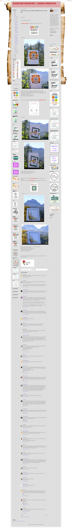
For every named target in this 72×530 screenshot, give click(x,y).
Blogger (43, 524)
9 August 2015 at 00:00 (25, 413)
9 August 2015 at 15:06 (25, 441)
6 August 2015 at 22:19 (25, 286)
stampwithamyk (25, 289)
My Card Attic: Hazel (25, 335)
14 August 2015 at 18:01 (25, 469)
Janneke (24, 477)
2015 (14, 15)
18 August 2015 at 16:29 (25, 495)
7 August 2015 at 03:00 (25, 314)
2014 (14, 54)
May (15, 48)
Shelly (23, 466)
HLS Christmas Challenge (16, 35)
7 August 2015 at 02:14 (25, 293)
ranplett (37, 524)
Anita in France (24, 458)
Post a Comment (24, 513)
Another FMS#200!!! (16, 24)
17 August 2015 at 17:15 (25, 486)
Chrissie (24, 498)
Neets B (24, 437)
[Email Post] (30, 269)
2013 (14, 55)
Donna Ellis (24, 394)
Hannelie (24, 344)
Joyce (23, 399)
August (16, 20)
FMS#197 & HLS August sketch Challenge (16, 43)
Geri (23, 444)
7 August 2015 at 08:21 (25, 326)
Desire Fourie (24, 416)
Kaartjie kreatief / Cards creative (34, 4)
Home (34, 515)
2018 (14, 11)
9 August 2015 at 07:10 (25, 421)
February (16, 51)
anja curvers (24, 472)
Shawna (24, 296)
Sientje (23, 280)
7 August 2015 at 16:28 (25, 381)
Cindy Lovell (24, 365)
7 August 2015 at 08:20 (25, 319)
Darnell (23, 424)
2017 (14, 12)
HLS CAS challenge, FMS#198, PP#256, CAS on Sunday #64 (16, 38)
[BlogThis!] (32, 269)
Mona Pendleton (25, 360)
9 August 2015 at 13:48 (25, 434)
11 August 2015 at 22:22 (25, 455)
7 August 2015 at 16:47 (25, 391)
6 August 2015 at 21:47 (25, 277)
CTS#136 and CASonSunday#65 (16, 28)
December (16, 16)
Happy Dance (24, 384)
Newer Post (22, 515)
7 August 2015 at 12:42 (25, 341)
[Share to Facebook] (34, 269)
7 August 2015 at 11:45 (25, 332)
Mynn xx (24, 274)
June (15, 47)
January (16, 52)
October (16, 19)
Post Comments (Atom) (27, 516)
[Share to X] (33, 269)
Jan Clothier (24, 317)
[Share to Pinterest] (35, 269)
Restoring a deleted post (16, 22)
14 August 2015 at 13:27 (25, 463)
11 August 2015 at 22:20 (25, 449)
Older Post (46, 515)
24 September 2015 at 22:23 (26, 511)
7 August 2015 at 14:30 (25, 357)
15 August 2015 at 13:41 (25, 474)
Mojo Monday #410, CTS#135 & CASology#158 (16, 32)
